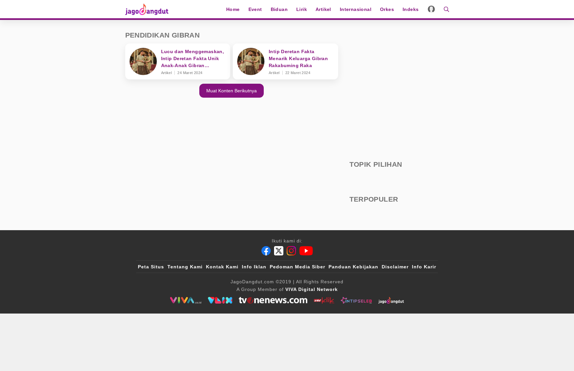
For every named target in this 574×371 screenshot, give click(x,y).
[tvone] (273, 300)
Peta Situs (151, 266)
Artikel (323, 9)
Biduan (279, 9)
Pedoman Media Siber (297, 266)
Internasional (355, 9)
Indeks (411, 9)
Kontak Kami (222, 266)
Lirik (301, 9)
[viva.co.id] (185, 300)
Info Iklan (254, 266)
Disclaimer (395, 266)
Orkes (387, 9)
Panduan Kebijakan (353, 266)
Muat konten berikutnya (231, 90)
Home (233, 9)
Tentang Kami (185, 266)
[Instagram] (291, 250)
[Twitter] (278, 250)
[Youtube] (306, 250)
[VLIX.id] (220, 300)
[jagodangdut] (391, 300)
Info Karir (424, 266)
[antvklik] (324, 300)
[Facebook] (266, 250)
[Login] (431, 9)
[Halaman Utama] (149, 9)
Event (255, 9)
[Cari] (444, 9)
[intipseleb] (356, 300)
